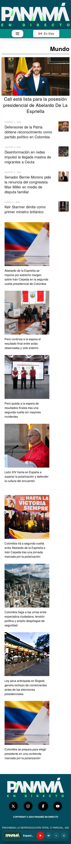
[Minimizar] (56, 835)
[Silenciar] (48, 835)
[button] (17, 33)
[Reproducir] (40, 835)
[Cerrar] (64, 835)
